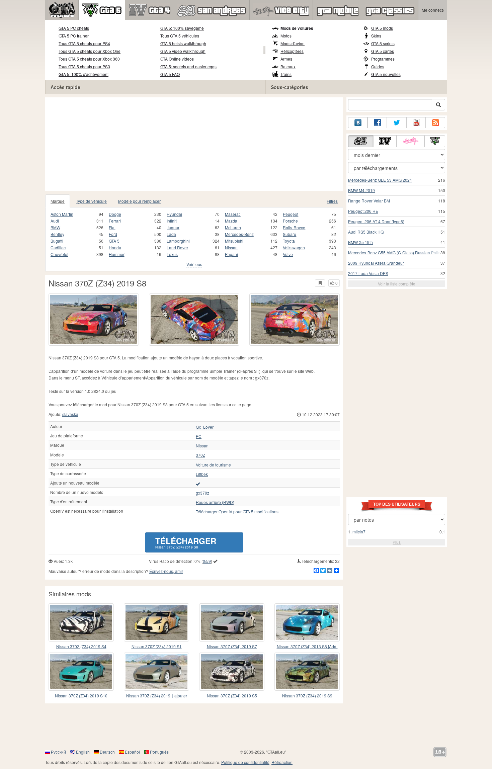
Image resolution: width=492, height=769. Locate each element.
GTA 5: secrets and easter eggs (188, 66)
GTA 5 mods (382, 28)
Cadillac (58, 247)
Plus (397, 542)
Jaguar (173, 227)
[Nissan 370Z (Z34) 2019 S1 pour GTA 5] (156, 622)
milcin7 (358, 531)
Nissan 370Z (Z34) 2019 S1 (157, 646)
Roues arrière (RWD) (215, 502)
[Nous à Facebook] (377, 122)
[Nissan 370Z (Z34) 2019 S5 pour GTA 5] (231, 672)
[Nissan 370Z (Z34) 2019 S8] (94, 319)
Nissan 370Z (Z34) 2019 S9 (307, 695)
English (83, 752)
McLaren (233, 227)
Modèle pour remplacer (139, 201)
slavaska (70, 414)
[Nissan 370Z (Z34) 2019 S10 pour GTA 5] (81, 672)
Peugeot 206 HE (363, 211)
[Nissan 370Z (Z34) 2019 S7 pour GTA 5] (231, 622)
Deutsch (107, 752)
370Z (200, 455)
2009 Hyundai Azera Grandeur (376, 263)
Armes (286, 59)
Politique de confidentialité (245, 762)
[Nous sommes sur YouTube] (416, 122)
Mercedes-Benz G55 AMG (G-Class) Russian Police (395, 252)
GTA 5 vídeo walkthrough (183, 51)
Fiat (112, 227)
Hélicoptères (292, 51)
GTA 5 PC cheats (74, 28)
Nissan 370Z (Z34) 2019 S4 (81, 646)
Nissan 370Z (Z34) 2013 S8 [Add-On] (307, 647)
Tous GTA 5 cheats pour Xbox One (89, 51)
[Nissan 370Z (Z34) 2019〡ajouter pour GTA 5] (156, 672)
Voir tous (194, 264)
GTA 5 (114, 241)
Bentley (57, 234)
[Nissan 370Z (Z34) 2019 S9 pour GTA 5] (307, 672)
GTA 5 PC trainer (74, 35)
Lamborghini (178, 241)
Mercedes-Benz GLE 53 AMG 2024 (380, 180)
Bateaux (288, 66)
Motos (286, 35)
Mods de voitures (296, 28)
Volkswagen (294, 247)
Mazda (231, 221)
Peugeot (290, 214)
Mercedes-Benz (239, 234)
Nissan (231, 247)
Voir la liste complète (396, 283)
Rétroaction (282, 762)
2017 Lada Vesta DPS (368, 273)
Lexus (172, 254)
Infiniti (172, 221)
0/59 (207, 561)
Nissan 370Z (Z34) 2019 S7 (232, 646)
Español (132, 752)
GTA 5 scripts (383, 43)
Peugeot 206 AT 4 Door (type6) (376, 221)
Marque (58, 201)
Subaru (289, 234)
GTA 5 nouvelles (386, 74)
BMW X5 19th (360, 242)
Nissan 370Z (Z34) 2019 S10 (81, 695)
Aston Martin (62, 214)
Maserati (233, 214)
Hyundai (174, 214)
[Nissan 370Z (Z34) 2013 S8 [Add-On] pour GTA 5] (307, 622)
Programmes (383, 59)
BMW (55, 227)
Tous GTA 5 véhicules (179, 35)
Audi (55, 221)
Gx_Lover (205, 427)
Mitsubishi (234, 241)
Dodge (115, 214)
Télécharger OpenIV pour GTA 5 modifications (237, 511)
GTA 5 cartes (382, 51)
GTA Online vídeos (177, 59)
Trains (286, 74)
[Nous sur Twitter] (396, 122)
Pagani (231, 254)
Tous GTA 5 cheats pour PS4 (84, 43)
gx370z (202, 493)
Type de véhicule (91, 201)
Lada (171, 234)
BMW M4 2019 (361, 190)
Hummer (117, 254)
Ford (113, 234)
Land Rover (177, 247)
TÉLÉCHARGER (185, 542)
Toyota (289, 241)
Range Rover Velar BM (369, 200)
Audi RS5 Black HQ (366, 232)
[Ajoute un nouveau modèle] (198, 484)
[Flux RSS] (435, 122)
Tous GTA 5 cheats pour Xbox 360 (89, 59)
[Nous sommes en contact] (357, 122)
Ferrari (115, 221)
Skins (376, 35)
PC (198, 436)
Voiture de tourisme (213, 464)
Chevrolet (59, 254)
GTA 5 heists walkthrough (183, 43)
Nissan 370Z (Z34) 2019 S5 (232, 695)
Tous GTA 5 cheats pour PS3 (84, 66)
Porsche (290, 221)
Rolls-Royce (294, 227)
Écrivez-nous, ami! (166, 571)
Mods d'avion (292, 43)
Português (159, 752)
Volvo (288, 254)
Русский (58, 752)
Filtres (332, 201)
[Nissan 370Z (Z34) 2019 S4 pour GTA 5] (81, 622)
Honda (115, 247)
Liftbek (202, 474)
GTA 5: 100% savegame (182, 28)
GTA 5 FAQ (170, 74)
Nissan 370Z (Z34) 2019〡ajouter (156, 695)
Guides (377, 66)
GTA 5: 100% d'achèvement (83, 74)
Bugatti (57, 241)
